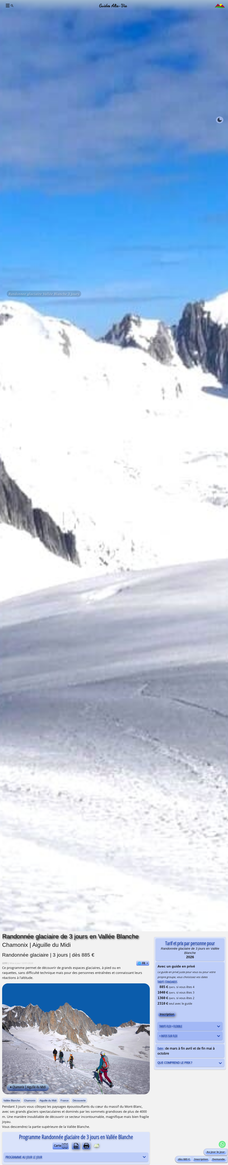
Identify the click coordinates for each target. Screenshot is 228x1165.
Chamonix (29, 1100)
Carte (58, 1146)
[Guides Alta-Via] (219, 5)
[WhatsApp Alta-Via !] (222, 1144)
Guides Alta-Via (113, 5)
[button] (7, 5)
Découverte (79, 1100)
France (65, 1100)
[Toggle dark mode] (219, 119)
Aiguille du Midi (48, 1100)
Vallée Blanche (11, 1100)
